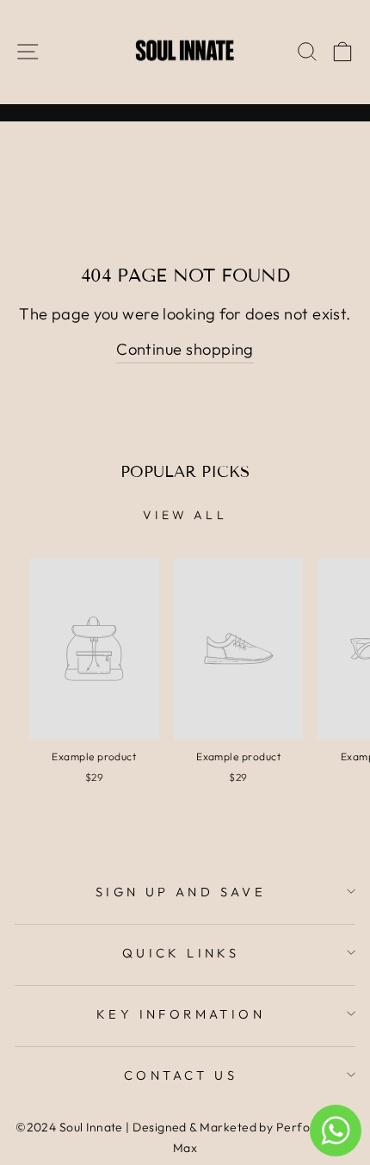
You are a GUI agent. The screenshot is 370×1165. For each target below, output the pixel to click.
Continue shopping (185, 349)
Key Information (180, 1014)
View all (185, 515)
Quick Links (181, 953)
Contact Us (180, 1075)
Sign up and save (181, 891)
